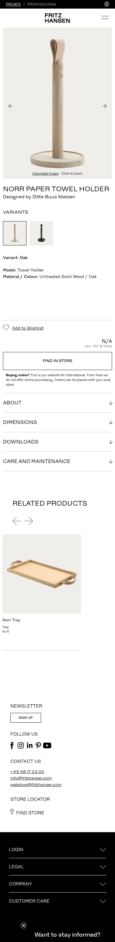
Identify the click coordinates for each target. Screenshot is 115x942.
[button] (67, 934)
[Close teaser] (24, 925)
